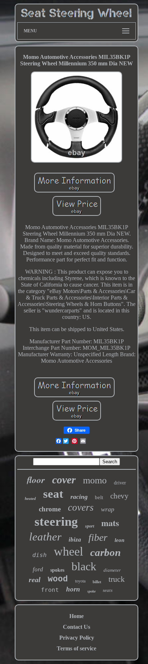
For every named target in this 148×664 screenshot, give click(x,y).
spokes (57, 570)
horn (73, 589)
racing (79, 496)
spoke (91, 591)
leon (119, 540)
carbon (105, 552)
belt (99, 497)
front (50, 589)
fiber (97, 537)
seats (107, 590)
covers (81, 507)
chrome (50, 509)
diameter (112, 570)
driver (120, 483)
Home (76, 616)
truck (116, 579)
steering (56, 522)
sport (89, 526)
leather (45, 536)
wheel (68, 551)
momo (95, 480)
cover (64, 480)
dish (39, 555)
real (35, 580)
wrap (107, 509)
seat (53, 493)
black (83, 566)
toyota (80, 581)
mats (110, 522)
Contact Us (76, 627)
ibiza (75, 539)
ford (38, 569)
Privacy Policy (76, 638)
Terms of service (76, 648)
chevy (119, 496)
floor (36, 479)
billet (97, 582)
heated (30, 498)
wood (58, 579)
